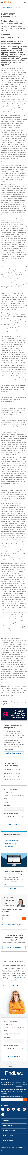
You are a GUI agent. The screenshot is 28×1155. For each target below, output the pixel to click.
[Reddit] (24, 1109)
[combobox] (14, 809)
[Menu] (2, 2)
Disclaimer (15, 1149)
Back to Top (15, 1066)
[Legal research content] (25, 1135)
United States (10, 7)
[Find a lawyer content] (25, 1125)
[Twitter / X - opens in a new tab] (13, 1109)
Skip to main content (14, 2)
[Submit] (24, 918)
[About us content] (25, 1120)
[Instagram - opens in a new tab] (18, 1109)
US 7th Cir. (18, 7)
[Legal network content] (25, 1140)
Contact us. (19, 1086)
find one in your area (15, 978)
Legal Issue (7, 806)
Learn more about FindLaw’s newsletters (12, 924)
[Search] (25, 2)
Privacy (8, 1149)
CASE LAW (3, 7)
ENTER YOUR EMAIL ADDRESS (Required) (12, 1096)
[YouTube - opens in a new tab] (8, 1109)
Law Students (9, 847)
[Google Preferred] (2, 1114)
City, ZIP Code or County (11, 813)
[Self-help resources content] (25, 1130)
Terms (2, 1149)
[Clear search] (22, 816)
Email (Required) (6, 915)
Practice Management (12, 841)
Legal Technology (10, 844)
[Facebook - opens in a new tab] (2, 1109)
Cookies (23, 1149)
